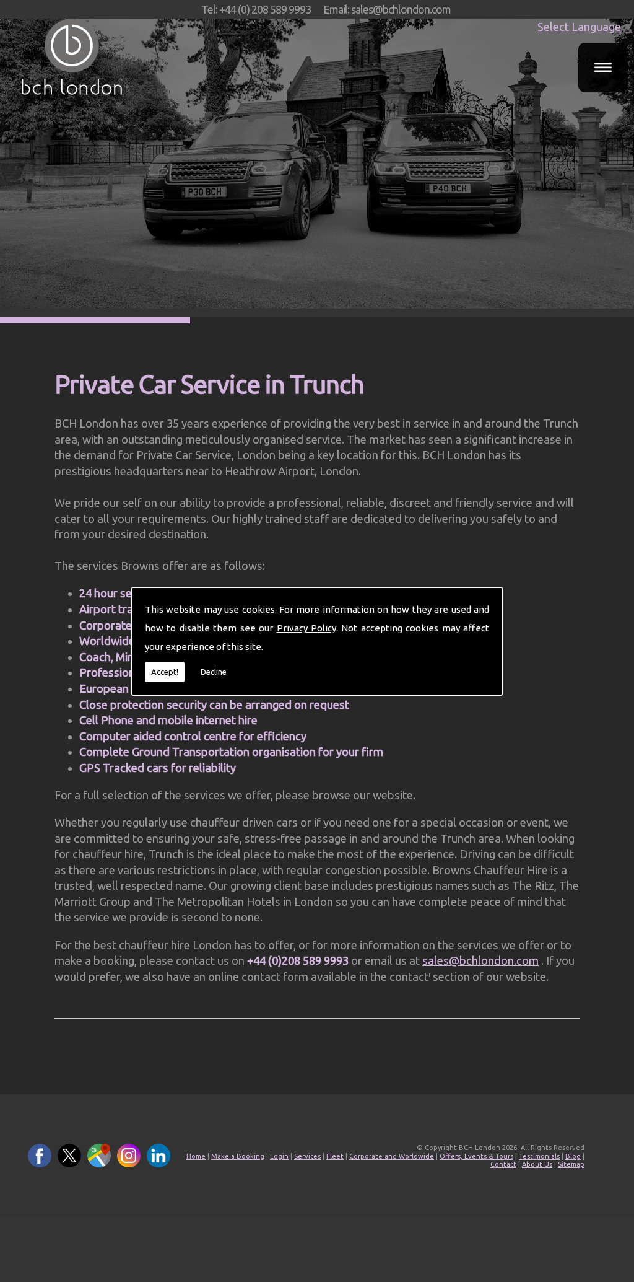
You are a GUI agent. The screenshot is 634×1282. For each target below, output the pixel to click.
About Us (537, 1164)
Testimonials (539, 1156)
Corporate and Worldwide (391, 1156)
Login (279, 1156)
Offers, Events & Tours (476, 1156)
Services (307, 1156)
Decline (214, 671)
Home (196, 1156)
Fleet (335, 1156)
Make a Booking (237, 1156)
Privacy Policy (306, 628)
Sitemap (571, 1164)
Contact (503, 1164)
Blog (573, 1156)
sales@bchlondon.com (480, 960)
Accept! (164, 671)
